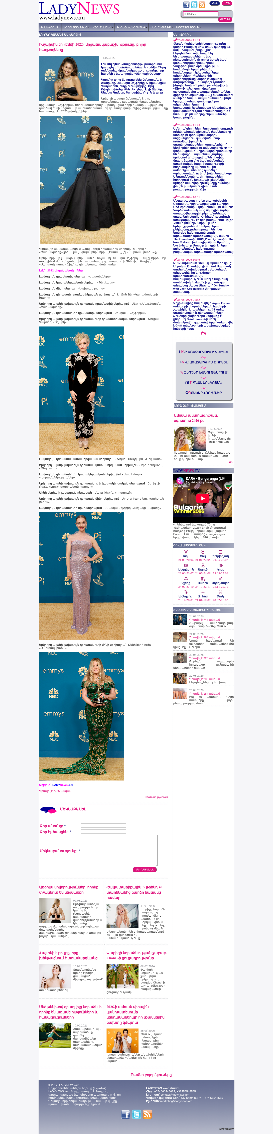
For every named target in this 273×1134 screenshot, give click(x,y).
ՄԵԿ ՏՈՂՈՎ (182, 34)
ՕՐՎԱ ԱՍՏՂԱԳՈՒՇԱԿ (189, 545)
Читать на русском (156, 797)
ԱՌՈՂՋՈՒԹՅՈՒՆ (187, 27)
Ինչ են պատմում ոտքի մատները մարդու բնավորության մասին (203, 700)
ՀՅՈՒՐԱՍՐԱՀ (102, 27)
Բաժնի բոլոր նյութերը (151, 1074)
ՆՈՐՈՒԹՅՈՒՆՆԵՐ (76, 27)
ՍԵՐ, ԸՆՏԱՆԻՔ (161, 27)
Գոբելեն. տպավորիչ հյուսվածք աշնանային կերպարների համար (203, 664)
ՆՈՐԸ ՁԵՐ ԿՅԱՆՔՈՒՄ (190, 405)
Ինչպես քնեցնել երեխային (209, 682)
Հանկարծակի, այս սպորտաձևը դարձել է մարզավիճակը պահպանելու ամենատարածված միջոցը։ (88, 1038)
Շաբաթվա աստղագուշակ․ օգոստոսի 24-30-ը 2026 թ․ (211, 624)
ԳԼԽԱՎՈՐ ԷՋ (49, 27)
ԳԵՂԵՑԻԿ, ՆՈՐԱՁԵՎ (131, 27)
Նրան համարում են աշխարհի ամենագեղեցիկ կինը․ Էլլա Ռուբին (203, 644)
